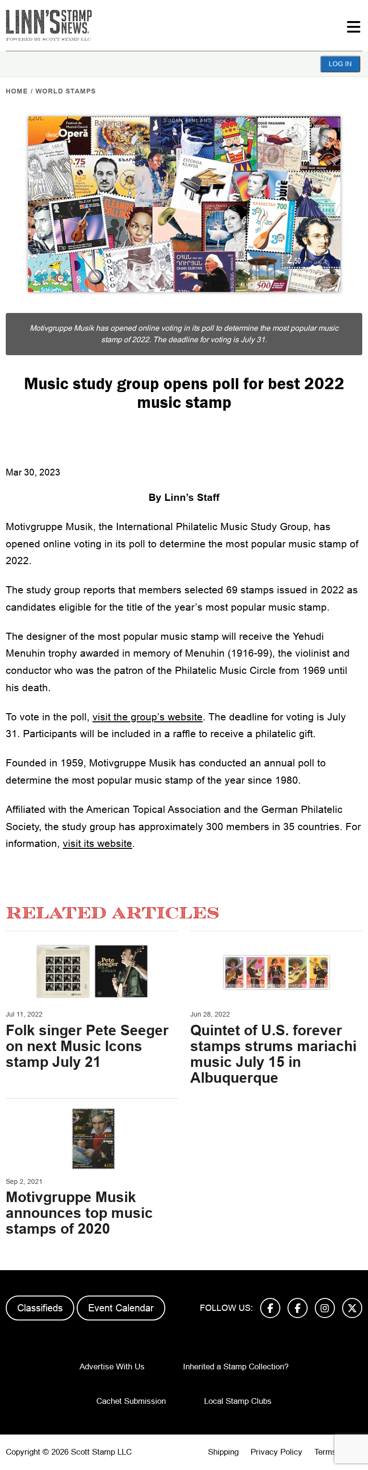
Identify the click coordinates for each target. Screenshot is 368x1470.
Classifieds (40, 1308)
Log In (340, 64)
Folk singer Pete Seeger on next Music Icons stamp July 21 (87, 1046)
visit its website (97, 843)
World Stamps (65, 91)
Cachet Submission (131, 1401)
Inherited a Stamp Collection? (235, 1366)
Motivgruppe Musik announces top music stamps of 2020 (79, 1213)
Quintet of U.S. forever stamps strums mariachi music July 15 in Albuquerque (273, 1054)
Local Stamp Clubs (238, 1401)
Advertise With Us (112, 1366)
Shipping (223, 1452)
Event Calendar (121, 1308)
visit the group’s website (147, 716)
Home (17, 91)
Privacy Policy (276, 1452)
